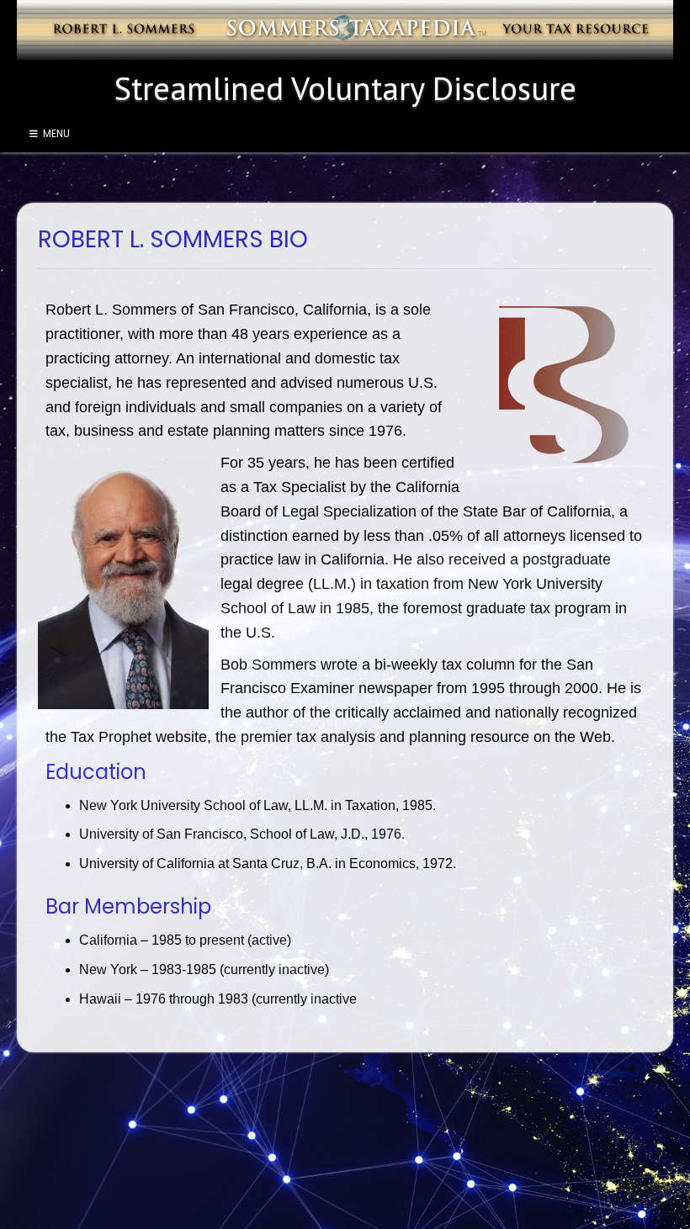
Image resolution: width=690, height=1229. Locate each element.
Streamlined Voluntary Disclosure (345, 88)
